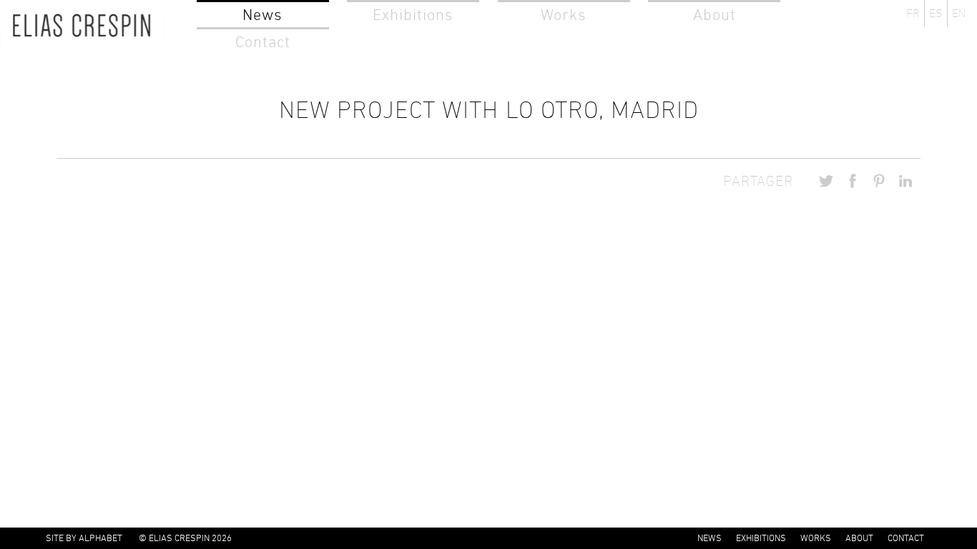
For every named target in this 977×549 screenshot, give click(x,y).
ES (936, 13)
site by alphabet (84, 538)
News (262, 15)
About (714, 15)
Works (563, 15)
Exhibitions (413, 15)
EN (959, 13)
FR (913, 13)
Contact (262, 42)
